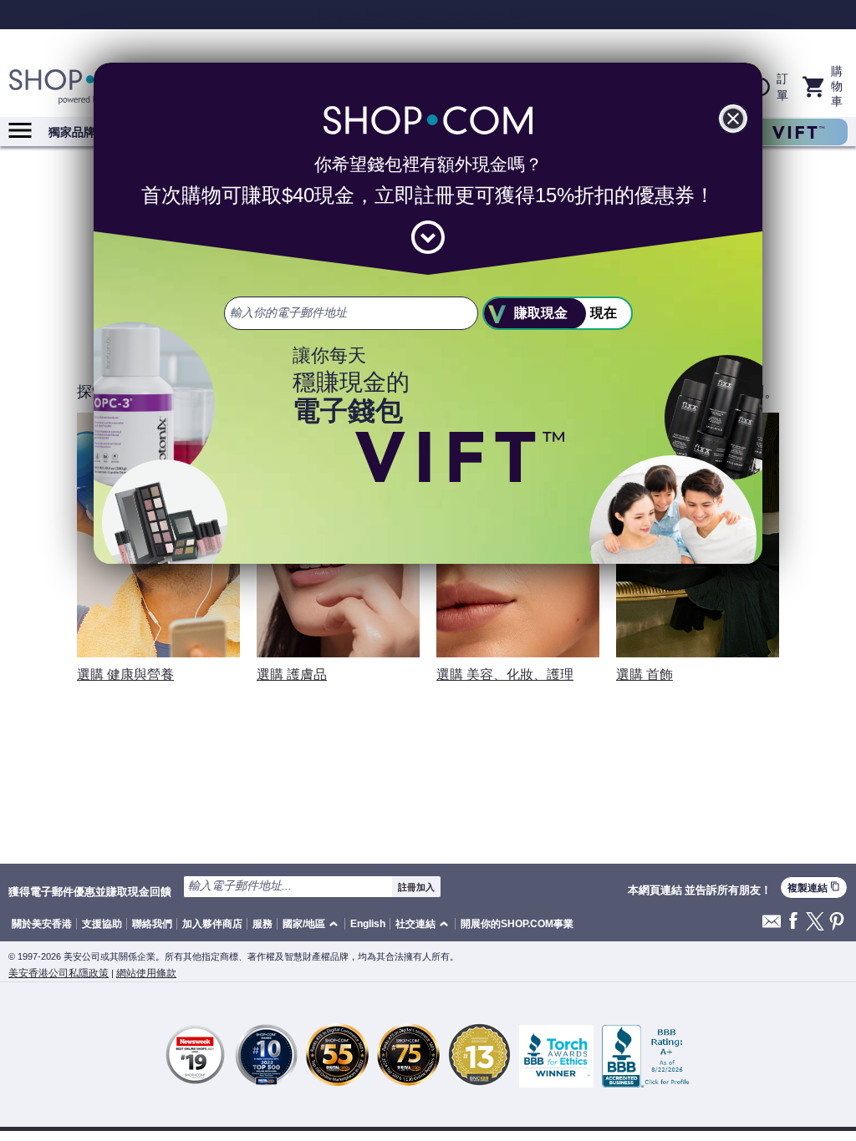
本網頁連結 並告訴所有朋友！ (700, 890)
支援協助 (102, 924)
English (367, 924)
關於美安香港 (42, 924)
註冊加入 (416, 887)
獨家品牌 (71, 132)
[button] (313, 924)
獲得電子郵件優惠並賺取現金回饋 (89, 891)
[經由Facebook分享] (793, 921)
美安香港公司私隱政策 (58, 973)
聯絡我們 (152, 924)
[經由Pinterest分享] (837, 922)
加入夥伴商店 (212, 924)
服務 (262, 924)
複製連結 (813, 887)
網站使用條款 (146, 973)
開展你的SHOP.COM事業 (517, 924)
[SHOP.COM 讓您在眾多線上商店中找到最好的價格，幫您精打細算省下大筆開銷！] (92, 87)
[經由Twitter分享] (815, 922)
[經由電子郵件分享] (771, 926)
